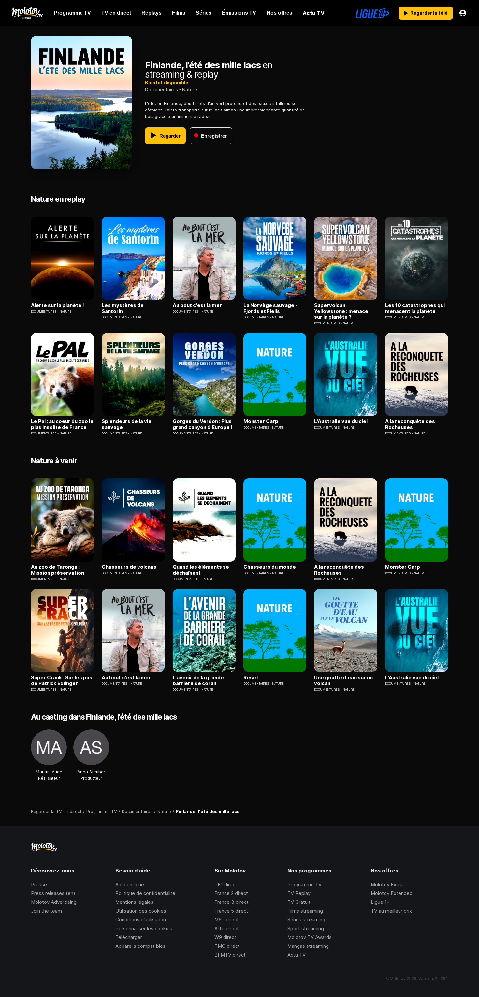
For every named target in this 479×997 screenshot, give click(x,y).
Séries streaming (306, 919)
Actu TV (296, 955)
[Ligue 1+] (372, 13)
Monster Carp (260, 421)
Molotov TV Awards (309, 937)
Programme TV (304, 884)
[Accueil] (26, 13)
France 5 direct (231, 911)
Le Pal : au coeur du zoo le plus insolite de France (62, 424)
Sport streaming (305, 928)
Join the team (46, 911)
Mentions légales (134, 902)
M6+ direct (226, 919)
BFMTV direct (230, 955)
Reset (250, 678)
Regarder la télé (429, 13)
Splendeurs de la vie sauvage (127, 424)
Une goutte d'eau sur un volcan (343, 680)
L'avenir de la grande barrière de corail (198, 680)
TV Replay (299, 893)
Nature (189, 89)
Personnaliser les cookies (143, 928)
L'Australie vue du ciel (341, 421)
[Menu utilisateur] (463, 13)
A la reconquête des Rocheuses (410, 424)
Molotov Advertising (54, 902)
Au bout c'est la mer (197, 305)
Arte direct (226, 928)
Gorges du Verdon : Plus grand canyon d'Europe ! (202, 424)
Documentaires (161, 89)
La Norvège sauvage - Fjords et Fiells (270, 308)
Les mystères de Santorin (123, 308)
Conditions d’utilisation (140, 919)
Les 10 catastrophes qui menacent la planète (415, 308)
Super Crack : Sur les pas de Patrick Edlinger (61, 680)
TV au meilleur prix (391, 911)
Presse (39, 884)
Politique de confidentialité (145, 893)
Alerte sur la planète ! (57, 305)
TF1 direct (225, 884)
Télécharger (128, 937)
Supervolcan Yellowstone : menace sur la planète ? (341, 311)
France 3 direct (231, 902)
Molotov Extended (392, 893)
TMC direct (227, 946)
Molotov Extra (386, 884)
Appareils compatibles (140, 946)
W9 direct (225, 937)
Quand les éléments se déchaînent (201, 570)
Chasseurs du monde (269, 567)
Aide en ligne (129, 884)
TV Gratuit (299, 902)
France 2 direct (231, 893)
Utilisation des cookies (140, 911)
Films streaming (305, 911)
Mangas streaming (308, 946)
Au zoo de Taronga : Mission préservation (57, 570)
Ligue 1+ (380, 902)
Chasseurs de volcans (129, 567)
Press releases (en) (53, 893)
